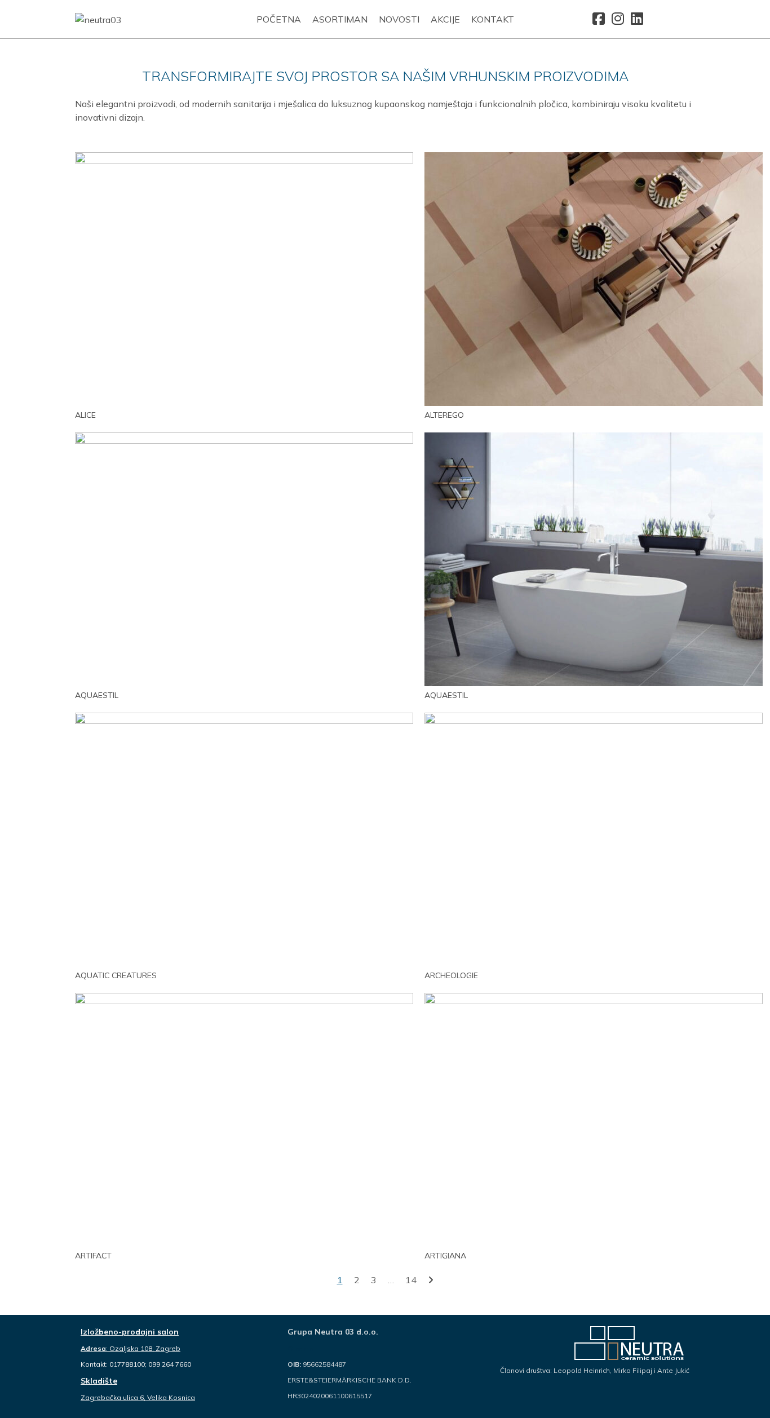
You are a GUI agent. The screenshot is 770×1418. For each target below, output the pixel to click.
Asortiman (340, 19)
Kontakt (492, 19)
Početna (278, 19)
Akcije (445, 19)
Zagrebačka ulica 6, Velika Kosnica (138, 1397)
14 (411, 1280)
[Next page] (430, 1280)
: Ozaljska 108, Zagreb (130, 1348)
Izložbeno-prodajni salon (130, 1332)
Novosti (399, 19)
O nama (300, 1348)
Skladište (99, 1381)
